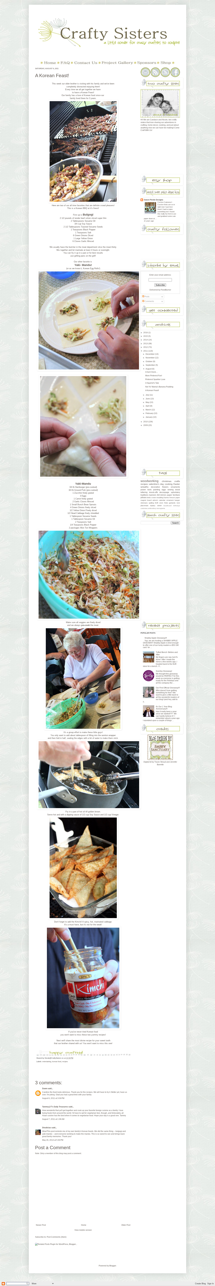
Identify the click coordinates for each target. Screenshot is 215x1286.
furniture (176, 495)
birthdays (176, 505)
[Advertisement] (164, 154)
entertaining (46, 1061)
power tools (146, 490)
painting (156, 490)
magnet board (146, 500)
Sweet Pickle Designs (153, 200)
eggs (164, 490)
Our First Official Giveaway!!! (168, 688)
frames (166, 497)
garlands (172, 503)
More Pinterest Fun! (153, 376)
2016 (145, 332)
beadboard (168, 505)
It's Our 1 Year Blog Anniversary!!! (164, 708)
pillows (144, 497)
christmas (166, 481)
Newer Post (41, 1225)
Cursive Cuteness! (165, 202)
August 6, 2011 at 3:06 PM (53, 1098)
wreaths (144, 487)
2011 (145, 351)
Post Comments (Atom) (56, 1237)
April (148, 406)
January (149, 417)
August (149, 369)
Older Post (125, 1225)
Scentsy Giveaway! (164, 671)
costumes (144, 508)
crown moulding (157, 497)
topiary (152, 505)
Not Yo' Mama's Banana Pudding (159, 387)
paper (169, 495)
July (148, 395)
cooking (169, 484)
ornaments (175, 487)
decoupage (164, 492)
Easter (176, 484)
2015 (145, 336)
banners (152, 495)
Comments (149, 301)
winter (159, 505)
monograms (160, 508)
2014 (145, 340)
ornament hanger (173, 500)
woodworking (149, 481)
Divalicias (46, 1128)
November (150, 358)
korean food (56, 1061)
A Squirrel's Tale (152, 383)
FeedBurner (166, 290)
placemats (144, 505)
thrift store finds (161, 503)
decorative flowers (159, 487)
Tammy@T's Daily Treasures (55, 1107)
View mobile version (83, 1230)
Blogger (112, 1266)
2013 (145, 343)
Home (83, 1225)
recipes (65, 1061)
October (149, 361)
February (150, 413)
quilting (151, 503)
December (150, 354)
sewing (170, 490)
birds (149, 497)
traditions (144, 495)
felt (158, 495)
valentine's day (156, 484)
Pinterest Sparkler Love (155, 379)
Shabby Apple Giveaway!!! (155, 638)
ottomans (144, 503)
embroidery (152, 508)
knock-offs (153, 492)
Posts (146, 297)
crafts (177, 481)
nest (178, 503)
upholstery (175, 492)
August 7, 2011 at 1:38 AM (53, 1119)
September (151, 365)
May (148, 402)
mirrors (163, 495)
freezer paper (175, 497)
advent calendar (159, 500)
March (148, 410)
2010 (145, 422)
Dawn (44, 1088)
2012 (145, 347)
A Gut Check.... (151, 372)
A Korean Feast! (52, 75)
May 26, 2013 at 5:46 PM (52, 1140)
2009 (145, 425)
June (148, 399)
